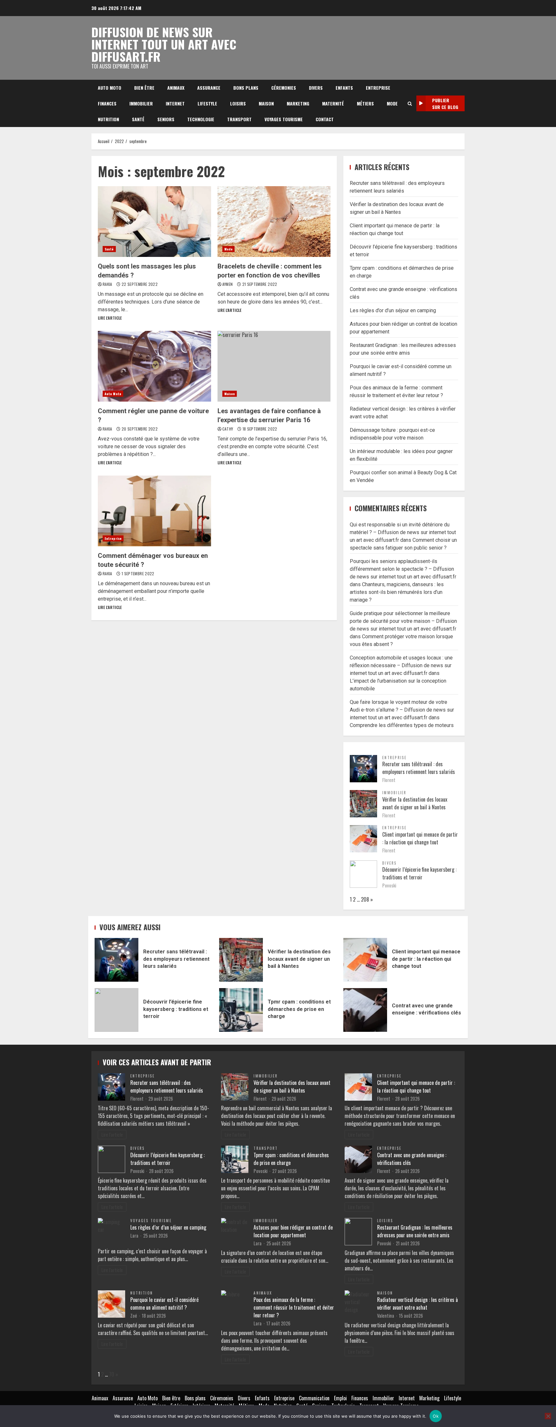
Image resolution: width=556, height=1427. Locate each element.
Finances (107, 103)
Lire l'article (110, 318)
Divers (316, 87)
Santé (138, 119)
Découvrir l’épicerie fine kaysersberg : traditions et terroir (419, 873)
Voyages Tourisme (283, 119)
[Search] (410, 103)
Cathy (228, 429)
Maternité (333, 103)
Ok (436, 1416)
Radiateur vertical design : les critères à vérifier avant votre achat (417, 1303)
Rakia (108, 284)
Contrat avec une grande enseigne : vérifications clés (365, 1010)
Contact (325, 119)
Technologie (200, 119)
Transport (239, 119)
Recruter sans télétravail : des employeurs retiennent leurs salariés (418, 768)
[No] (548, 1416)
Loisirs (238, 103)
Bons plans (245, 87)
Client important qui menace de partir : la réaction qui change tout (420, 838)
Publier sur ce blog (445, 103)
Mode (392, 103)
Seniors (165, 119)
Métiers (365, 103)
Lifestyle (207, 103)
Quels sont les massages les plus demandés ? (154, 221)
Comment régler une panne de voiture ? (154, 366)
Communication (314, 1398)
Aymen (228, 284)
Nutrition (108, 119)
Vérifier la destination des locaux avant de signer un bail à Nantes (414, 803)
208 (365, 899)
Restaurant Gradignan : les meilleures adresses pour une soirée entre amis (414, 1231)
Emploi (340, 1398)
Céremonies (283, 87)
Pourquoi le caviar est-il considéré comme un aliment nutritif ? (164, 1303)
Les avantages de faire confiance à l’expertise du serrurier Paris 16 (274, 366)
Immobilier (141, 103)
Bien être (144, 87)
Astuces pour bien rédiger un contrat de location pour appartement (293, 1231)
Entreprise (378, 87)
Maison (266, 103)
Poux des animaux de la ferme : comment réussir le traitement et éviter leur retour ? (294, 1307)
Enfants (344, 87)
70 (111, 1374)
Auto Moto (109, 87)
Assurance (208, 87)
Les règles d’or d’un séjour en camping (393, 310)
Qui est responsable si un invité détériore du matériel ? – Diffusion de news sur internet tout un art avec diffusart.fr (403, 532)
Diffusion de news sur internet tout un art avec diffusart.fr (163, 44)
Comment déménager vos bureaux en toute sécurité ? (154, 511)
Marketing (298, 103)
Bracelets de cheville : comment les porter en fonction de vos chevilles (274, 221)
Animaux (175, 87)
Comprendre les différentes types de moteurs (402, 725)
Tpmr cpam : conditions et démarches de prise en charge (241, 1010)
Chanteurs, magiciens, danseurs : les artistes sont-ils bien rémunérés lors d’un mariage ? (397, 592)
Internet (175, 103)
